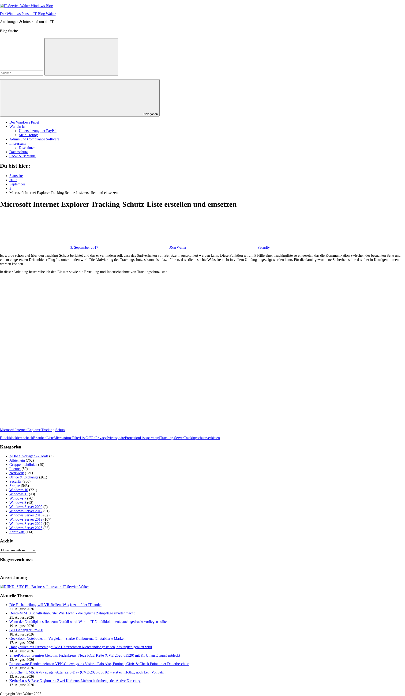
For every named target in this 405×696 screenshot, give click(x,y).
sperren (151, 438)
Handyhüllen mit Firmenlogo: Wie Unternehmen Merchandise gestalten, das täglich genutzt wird (80, 647)
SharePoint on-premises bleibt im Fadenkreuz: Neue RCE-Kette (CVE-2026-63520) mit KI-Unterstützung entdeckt (94, 655)
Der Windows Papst (24, 122)
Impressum (17, 143)
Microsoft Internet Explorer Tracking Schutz (32, 430)
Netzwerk (16, 473)
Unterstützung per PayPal (37, 131)
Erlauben (39, 438)
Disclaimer (27, 148)
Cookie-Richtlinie (22, 156)
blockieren (16, 438)
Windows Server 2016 (25, 515)
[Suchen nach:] (22, 73)
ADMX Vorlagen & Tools (28, 456)
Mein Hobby (28, 135)
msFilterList (77, 438)
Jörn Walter (177, 247)
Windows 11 (18, 494)
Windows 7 (17, 498)
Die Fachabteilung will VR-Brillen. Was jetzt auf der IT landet (55, 605)
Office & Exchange (23, 477)
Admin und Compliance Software (34, 139)
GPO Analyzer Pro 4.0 (26, 630)
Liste (50, 438)
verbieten (213, 438)
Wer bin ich (17, 126)
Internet (15, 469)
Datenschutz (18, 152)
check (28, 438)
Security (264, 247)
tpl (158, 438)
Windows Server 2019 (25, 519)
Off (88, 438)
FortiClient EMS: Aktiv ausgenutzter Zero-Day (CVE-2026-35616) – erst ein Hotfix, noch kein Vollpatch (87, 672)
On (93, 438)
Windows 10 (18, 490)
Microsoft (61, 438)
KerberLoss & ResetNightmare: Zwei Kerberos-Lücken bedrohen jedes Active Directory (75, 681)
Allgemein (17, 460)
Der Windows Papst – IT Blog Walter (28, 14)
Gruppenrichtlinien (23, 465)
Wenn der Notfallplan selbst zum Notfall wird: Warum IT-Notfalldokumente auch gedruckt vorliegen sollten (89, 622)
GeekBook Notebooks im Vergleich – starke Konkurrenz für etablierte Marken (67, 638)
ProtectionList (135, 438)
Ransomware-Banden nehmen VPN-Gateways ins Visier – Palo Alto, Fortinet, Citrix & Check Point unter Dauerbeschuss (99, 664)
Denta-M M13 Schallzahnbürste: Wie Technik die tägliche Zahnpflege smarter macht (72, 613)
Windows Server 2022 (25, 524)
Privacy (101, 438)
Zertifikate (17, 532)
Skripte (14, 486)
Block (4, 438)
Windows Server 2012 (25, 511)
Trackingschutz (195, 438)
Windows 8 (17, 502)
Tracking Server (172, 438)
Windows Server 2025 (25, 528)
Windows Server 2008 (25, 507)
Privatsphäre (116, 438)
